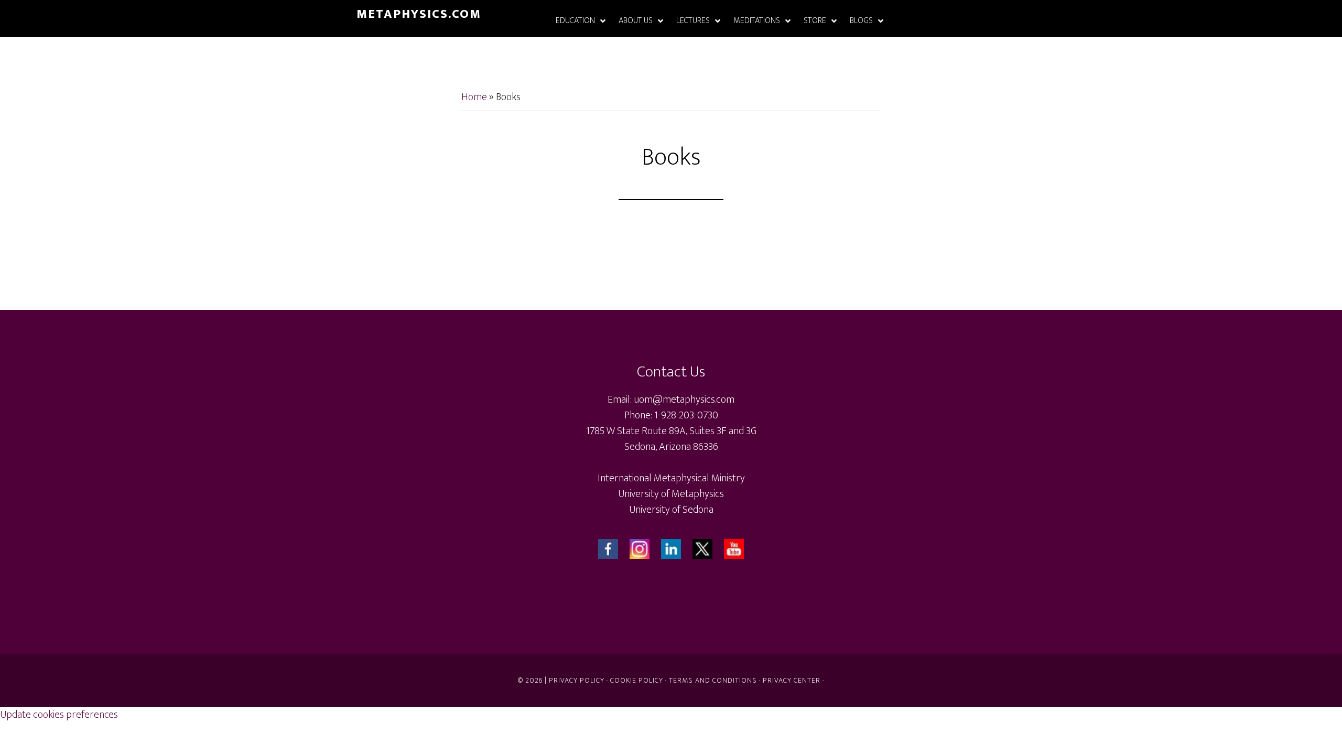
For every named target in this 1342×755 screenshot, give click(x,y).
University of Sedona (671, 510)
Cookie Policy (636, 680)
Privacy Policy (576, 680)
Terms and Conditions (713, 680)
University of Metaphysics (671, 494)
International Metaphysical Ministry (671, 478)
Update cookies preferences (59, 715)
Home (474, 97)
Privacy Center (791, 680)
